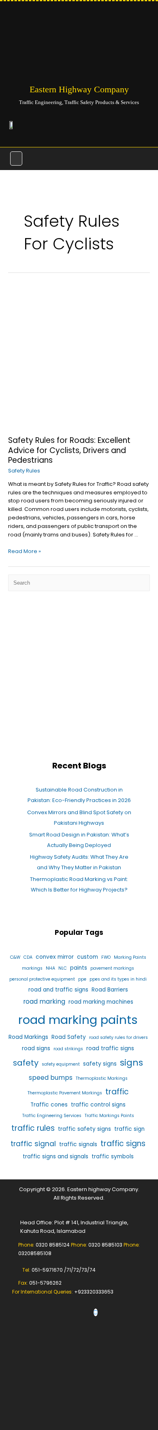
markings (32, 968)
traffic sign (129, 1129)
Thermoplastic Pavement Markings (65, 1093)
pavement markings (112, 968)
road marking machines (100, 1002)
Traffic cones (49, 1105)
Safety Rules (24, 471)
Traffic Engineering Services (51, 1116)
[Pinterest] (96, 1312)
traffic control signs (98, 1105)
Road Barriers (110, 990)
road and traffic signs (58, 990)
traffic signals (78, 1144)
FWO (106, 957)
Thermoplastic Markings (102, 1078)
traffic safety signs (84, 1129)
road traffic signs (110, 1048)
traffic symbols (113, 1156)
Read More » (24, 551)
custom (87, 957)
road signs (36, 1048)
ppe (82, 979)
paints (78, 968)
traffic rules (33, 1128)
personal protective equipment (42, 979)
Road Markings (28, 1037)
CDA (27, 957)
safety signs (100, 1064)
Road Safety (68, 1037)
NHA (50, 968)
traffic (117, 1091)
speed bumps (51, 1077)
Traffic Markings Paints (109, 1116)
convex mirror (55, 957)
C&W (15, 957)
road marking (44, 1001)
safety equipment (61, 1064)
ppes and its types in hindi (118, 979)
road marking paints (78, 1019)
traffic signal (33, 1144)
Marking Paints (130, 957)
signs (131, 1062)
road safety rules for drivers (118, 1037)
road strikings (68, 1049)
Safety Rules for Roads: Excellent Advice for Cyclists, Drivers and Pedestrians (69, 450)
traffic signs (122, 1143)
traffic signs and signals (55, 1156)
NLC (62, 968)
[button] (16, 158)
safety (25, 1062)
